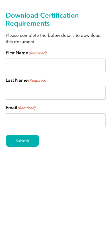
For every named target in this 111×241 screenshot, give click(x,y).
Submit (22, 140)
